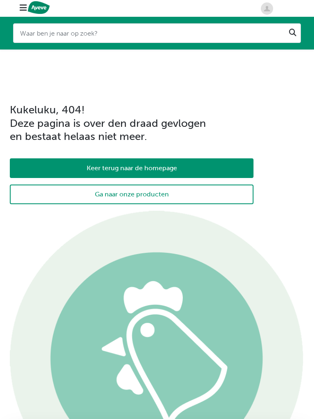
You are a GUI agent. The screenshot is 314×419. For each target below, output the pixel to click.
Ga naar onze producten (132, 194)
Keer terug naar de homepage (132, 168)
